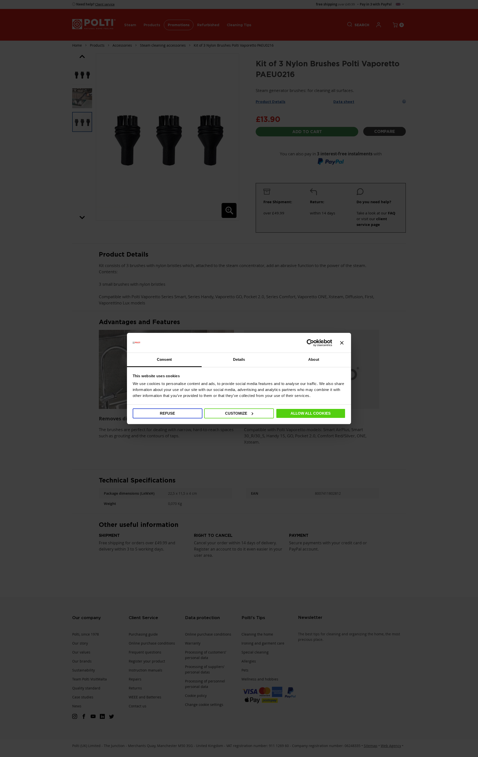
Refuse (167, 413)
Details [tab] (239, 359)
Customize (236, 413)
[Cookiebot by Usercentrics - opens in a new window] (310, 343)
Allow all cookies (311, 413)
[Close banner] (342, 343)
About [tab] (313, 359)
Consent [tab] (164, 359)
